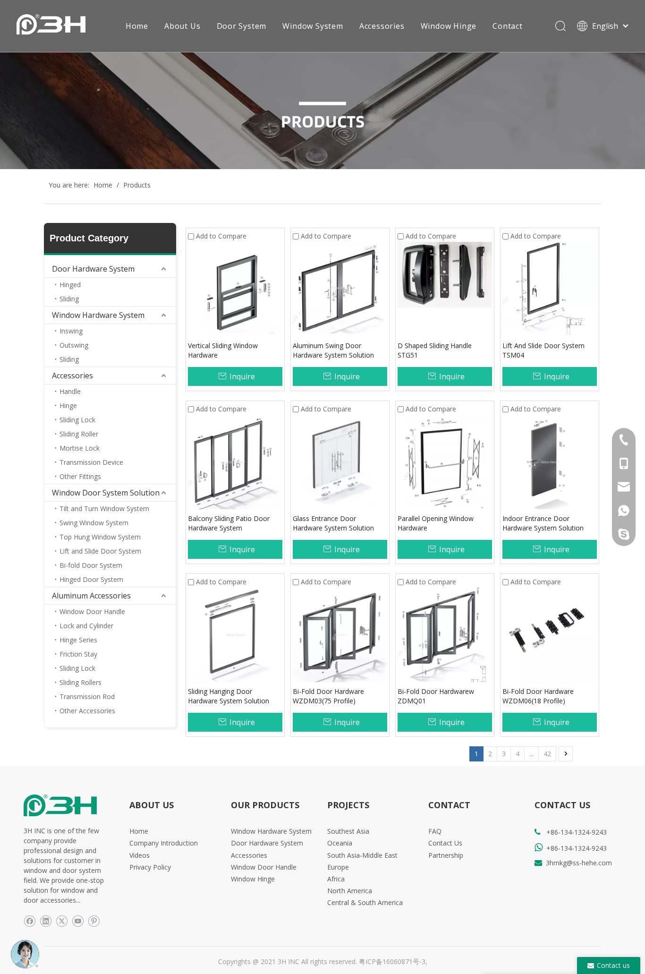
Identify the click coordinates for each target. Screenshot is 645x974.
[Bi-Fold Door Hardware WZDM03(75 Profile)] (340, 634)
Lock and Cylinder (86, 625)
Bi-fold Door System (90, 565)
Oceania (339, 842)
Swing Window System (93, 522)
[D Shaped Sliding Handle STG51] (445, 273)
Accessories (382, 26)
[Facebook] (29, 920)
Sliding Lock (77, 419)
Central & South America (365, 902)
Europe (338, 867)
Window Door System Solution (106, 492)
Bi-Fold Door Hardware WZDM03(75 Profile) (328, 696)
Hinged (70, 284)
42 (547, 753)
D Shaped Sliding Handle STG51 (435, 350)
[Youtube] (78, 920)
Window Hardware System (98, 315)
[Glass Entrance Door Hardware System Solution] (340, 461)
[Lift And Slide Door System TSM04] (549, 288)
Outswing (73, 345)
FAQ (434, 831)
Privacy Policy (150, 867)
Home (137, 26)
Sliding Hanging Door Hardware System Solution (228, 696)
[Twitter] (62, 920)
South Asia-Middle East (362, 855)
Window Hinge (449, 26)
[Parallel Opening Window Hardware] (445, 461)
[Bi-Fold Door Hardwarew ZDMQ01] (445, 634)
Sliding (69, 298)
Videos (139, 855)
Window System (312, 26)
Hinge (68, 405)
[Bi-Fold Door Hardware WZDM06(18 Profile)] (549, 634)
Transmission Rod (87, 696)
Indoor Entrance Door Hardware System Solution (543, 523)
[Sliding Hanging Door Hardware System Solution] (235, 634)
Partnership (445, 855)
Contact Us (445, 842)
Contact (507, 26)
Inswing (71, 330)
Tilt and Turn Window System (104, 508)
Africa (336, 878)
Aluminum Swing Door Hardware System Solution (333, 350)
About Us (182, 26)
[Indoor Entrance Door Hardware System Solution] (549, 461)
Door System (242, 26)
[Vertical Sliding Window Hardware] (235, 288)
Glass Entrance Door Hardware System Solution (333, 523)
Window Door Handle (92, 611)
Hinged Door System (91, 579)
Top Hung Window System (100, 536)
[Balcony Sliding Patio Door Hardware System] (235, 461)
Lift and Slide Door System (100, 551)
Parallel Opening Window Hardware (436, 523)
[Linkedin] (45, 920)
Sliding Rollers (80, 682)
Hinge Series (78, 639)
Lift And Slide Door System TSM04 (543, 350)
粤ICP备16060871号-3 (392, 961)
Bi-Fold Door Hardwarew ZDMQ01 (436, 696)
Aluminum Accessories (91, 595)
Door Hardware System (93, 269)
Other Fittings (80, 476)
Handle (70, 391)
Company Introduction (163, 842)
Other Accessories (87, 710)
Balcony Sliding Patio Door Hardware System (229, 523)
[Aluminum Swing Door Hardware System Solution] (340, 286)
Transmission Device (91, 462)
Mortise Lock (79, 448)
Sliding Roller (78, 433)
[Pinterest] (94, 920)
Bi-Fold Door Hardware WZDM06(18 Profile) (538, 696)
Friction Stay (78, 653)
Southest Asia (348, 831)
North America (349, 890)
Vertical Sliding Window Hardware (223, 350)
